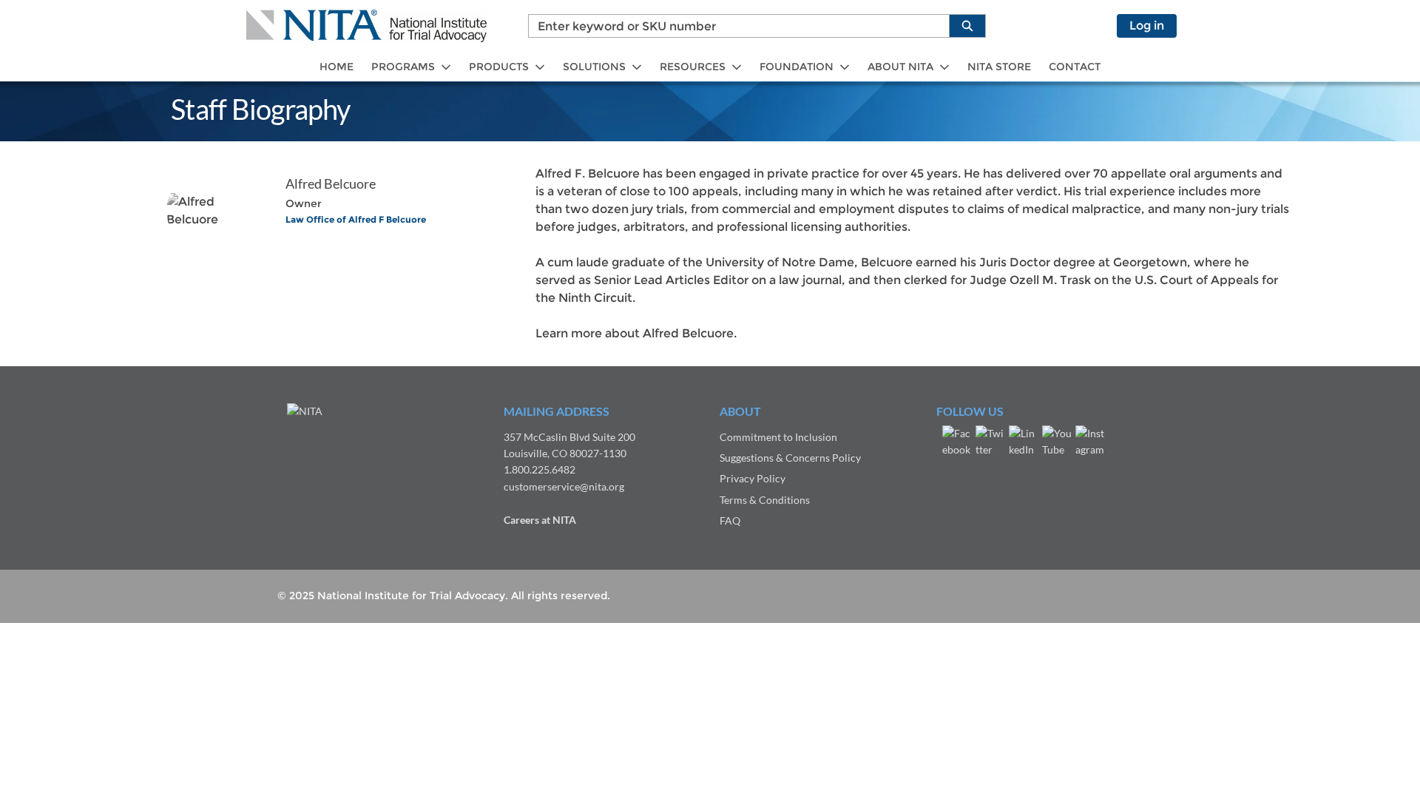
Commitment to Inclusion (778, 437)
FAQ (730, 520)
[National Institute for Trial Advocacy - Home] (366, 26)
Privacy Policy (752, 478)
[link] (337, 67)
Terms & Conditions (765, 499)
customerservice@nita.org (564, 486)
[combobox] (733, 26)
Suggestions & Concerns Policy (790, 457)
